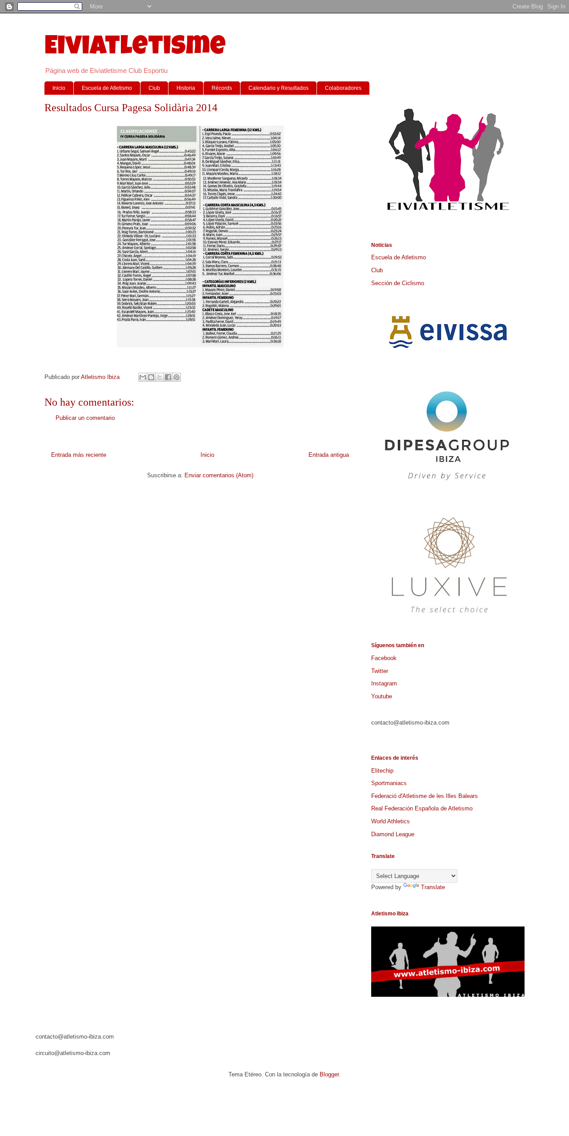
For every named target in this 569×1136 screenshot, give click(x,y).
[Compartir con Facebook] (168, 377)
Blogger (329, 1074)
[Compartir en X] (159, 377)
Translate (433, 887)
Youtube (381, 696)
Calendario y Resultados (278, 88)
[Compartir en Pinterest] (176, 377)
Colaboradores (343, 88)
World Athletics (390, 821)
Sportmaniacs (389, 783)
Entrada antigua (329, 454)
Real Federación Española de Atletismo (422, 808)
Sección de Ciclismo (397, 283)
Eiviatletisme (135, 48)
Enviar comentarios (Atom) (218, 475)
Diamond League (392, 834)
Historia (185, 88)
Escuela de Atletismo (107, 88)
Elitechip (382, 770)
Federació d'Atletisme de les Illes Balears (424, 796)
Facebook (384, 658)
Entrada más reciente (78, 454)
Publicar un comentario (85, 418)
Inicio (58, 88)
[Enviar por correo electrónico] (142, 377)
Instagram (384, 683)
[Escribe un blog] (151, 377)
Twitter (379, 671)
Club (154, 88)
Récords (222, 88)
